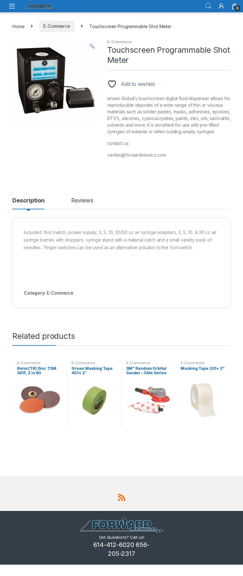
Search (208, 6)
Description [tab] (28, 201)
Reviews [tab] (82, 201)
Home (18, 26)
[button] (92, 46)
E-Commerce (56, 26)
